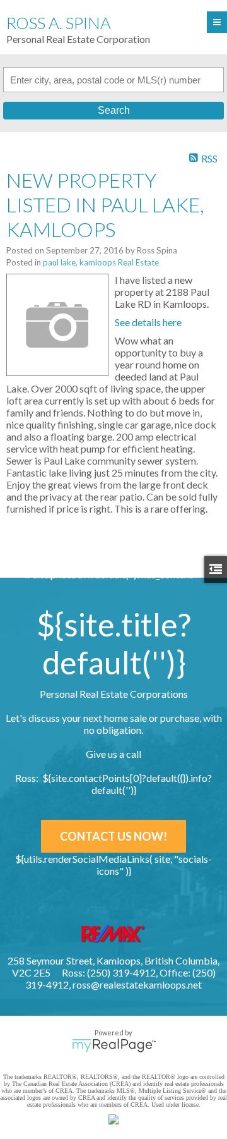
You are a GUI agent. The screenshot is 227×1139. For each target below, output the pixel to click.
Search (114, 110)
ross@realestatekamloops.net (137, 984)
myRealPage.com (113, 1045)
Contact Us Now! (113, 836)
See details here (148, 322)
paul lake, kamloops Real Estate (101, 262)
